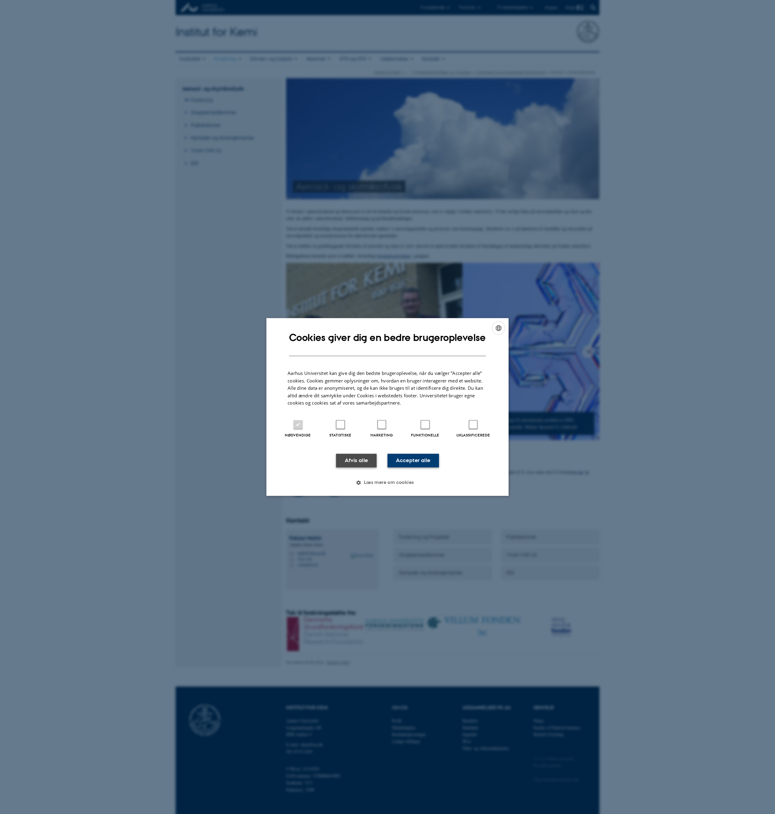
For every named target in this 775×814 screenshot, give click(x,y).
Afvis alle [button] (356, 460)
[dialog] (387, 407)
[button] (387, 482)
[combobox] (499, 328)
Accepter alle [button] (413, 460)
